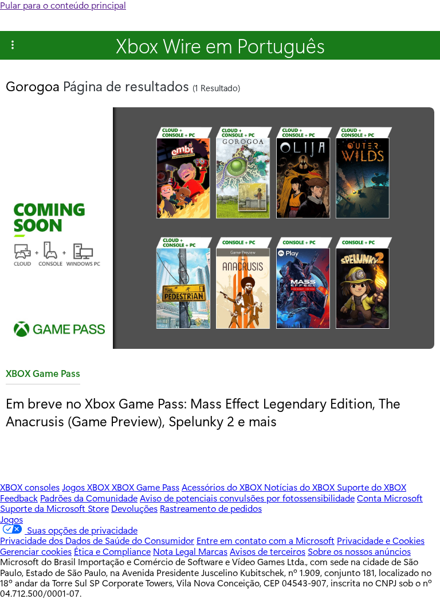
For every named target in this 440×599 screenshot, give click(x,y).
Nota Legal (175, 551)
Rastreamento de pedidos (211, 508)
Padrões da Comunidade (89, 498)
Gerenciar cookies (36, 551)
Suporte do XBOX (371, 487)
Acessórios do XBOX (223, 487)
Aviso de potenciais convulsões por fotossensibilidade (247, 498)
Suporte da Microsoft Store (54, 508)
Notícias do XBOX (300, 487)
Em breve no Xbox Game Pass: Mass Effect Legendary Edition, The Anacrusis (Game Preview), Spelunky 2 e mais (203, 412)
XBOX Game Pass (43, 375)
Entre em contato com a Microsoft (266, 540)
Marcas (212, 551)
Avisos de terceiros (267, 551)
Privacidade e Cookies (381, 540)
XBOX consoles (30, 487)
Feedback (19, 498)
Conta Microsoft (390, 498)
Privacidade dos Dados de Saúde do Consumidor (97, 540)
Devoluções (134, 508)
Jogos (11, 519)
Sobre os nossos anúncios (359, 551)
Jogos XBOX (87, 487)
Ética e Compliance (112, 551)
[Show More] (12, 45)
